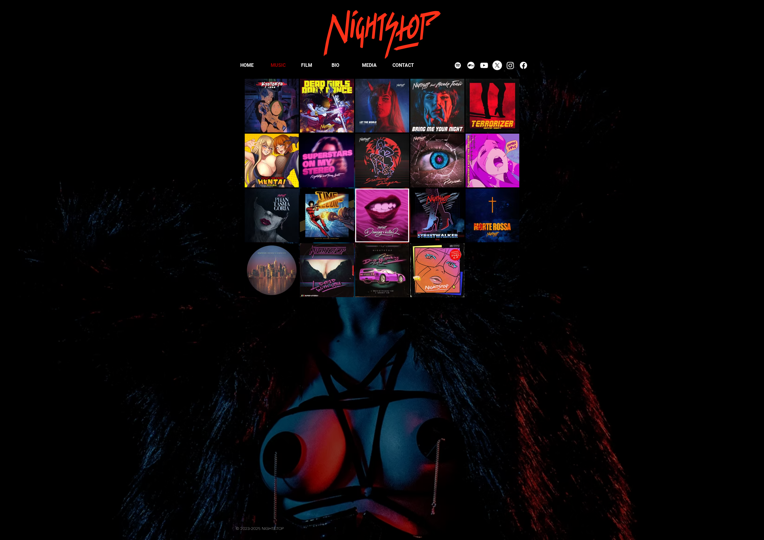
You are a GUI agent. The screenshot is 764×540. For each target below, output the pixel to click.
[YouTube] (484, 65)
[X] (497, 65)
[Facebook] (523, 65)
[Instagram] (510, 65)
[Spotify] (458, 65)
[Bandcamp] (471, 65)
